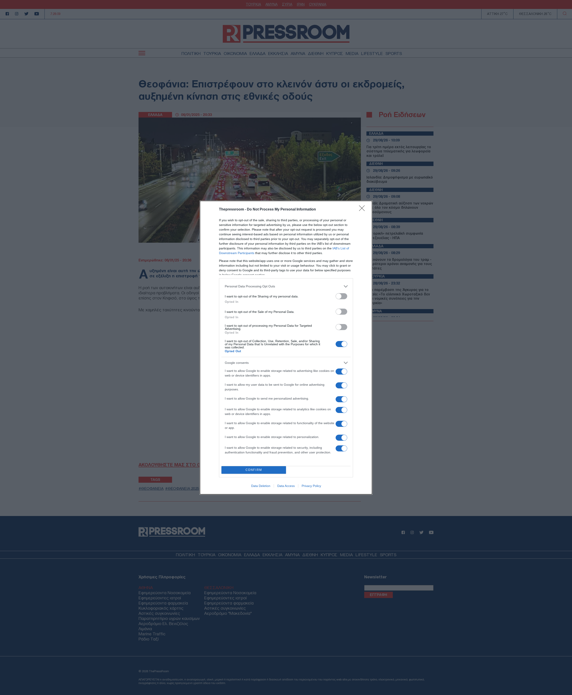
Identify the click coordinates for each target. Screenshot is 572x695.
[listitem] (286, 286)
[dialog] (286, 347)
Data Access (286, 486)
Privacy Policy (311, 486)
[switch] (341, 296)
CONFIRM (254, 470)
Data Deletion (260, 486)
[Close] (363, 209)
